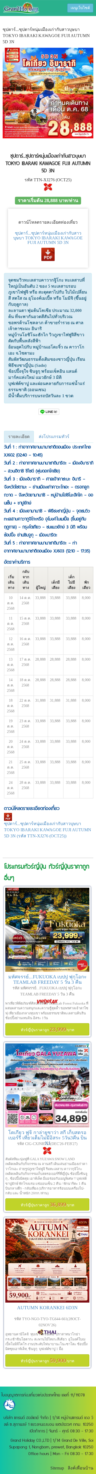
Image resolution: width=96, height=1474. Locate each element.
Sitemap (57, 1468)
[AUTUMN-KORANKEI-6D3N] (47, 1261)
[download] (48, 253)
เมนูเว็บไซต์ (80, 8)
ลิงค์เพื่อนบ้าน (80, 1468)
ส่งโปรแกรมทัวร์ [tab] (54, 436)
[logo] (21, 7)
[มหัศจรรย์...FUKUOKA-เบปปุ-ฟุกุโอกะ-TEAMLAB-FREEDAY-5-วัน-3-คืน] (47, 930)
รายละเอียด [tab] (19, 436)
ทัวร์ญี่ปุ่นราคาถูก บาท (47, 1029)
